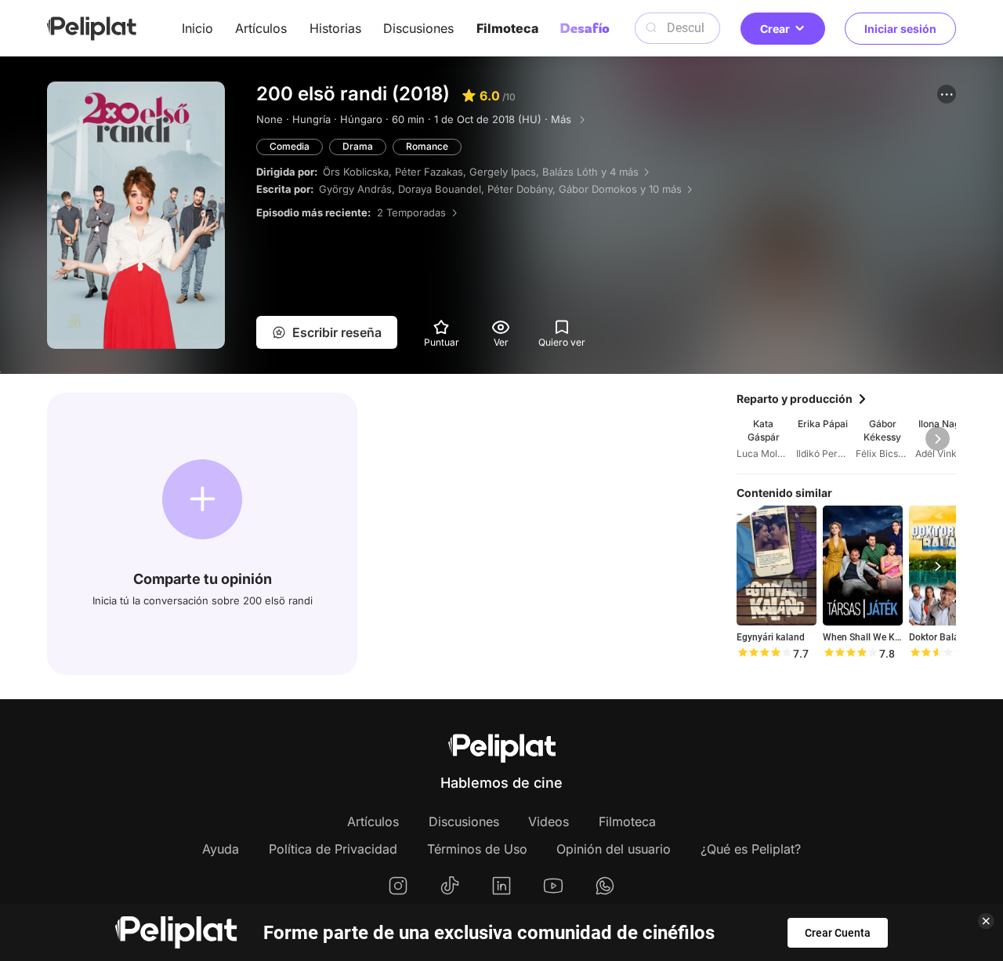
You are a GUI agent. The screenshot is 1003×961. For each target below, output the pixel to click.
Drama (357, 146)
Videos (548, 821)
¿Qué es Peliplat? (751, 849)
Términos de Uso (477, 849)
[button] (946, 94)
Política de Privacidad (333, 849)
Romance (427, 146)
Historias (335, 28)
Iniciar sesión (900, 28)
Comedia (290, 146)
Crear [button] (775, 28)
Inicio (197, 28)
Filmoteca (507, 28)
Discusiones (418, 28)
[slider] (764, 654)
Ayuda (220, 849)
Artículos (261, 28)
